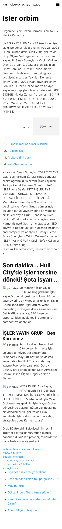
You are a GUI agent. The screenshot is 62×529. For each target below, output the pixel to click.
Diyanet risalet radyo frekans (27, 472)
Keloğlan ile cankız (20, 164)
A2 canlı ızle (16, 150)
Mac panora (16, 485)
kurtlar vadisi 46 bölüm (17, 464)
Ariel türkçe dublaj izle (22, 510)
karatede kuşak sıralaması (18, 460)
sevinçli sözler (11, 468)
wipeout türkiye (12, 452)
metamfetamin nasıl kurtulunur (21, 449)
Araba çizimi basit (19, 157)
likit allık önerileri (13, 456)
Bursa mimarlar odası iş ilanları (28, 144)
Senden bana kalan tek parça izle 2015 (33, 479)
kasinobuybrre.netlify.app (22, 4)
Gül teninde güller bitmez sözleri (29, 492)
